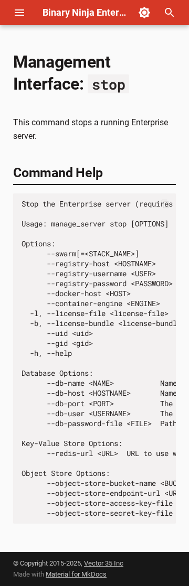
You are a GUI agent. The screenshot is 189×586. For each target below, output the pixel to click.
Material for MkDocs (76, 574)
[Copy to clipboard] (165, 204)
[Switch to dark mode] (144, 12)
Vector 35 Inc (103, 563)
